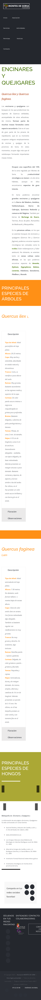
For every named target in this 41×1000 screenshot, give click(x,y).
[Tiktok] (8, 954)
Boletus (36, 267)
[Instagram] (8, 937)
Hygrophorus (26, 267)
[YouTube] (8, 949)
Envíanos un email (31, 988)
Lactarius (15, 271)
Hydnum (15, 267)
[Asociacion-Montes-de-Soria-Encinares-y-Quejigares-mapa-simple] (5, 164)
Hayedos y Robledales (21, 805)
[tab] (14, 334)
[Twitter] (8, 943)
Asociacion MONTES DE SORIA (26, 975)
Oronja (31, 791)
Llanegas (18, 791)
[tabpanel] (14, 422)
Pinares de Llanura (14, 805)
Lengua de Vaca (12, 787)
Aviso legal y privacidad (14, 978)
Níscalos (25, 791)
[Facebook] (8, 931)
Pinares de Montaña (7, 805)
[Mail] (8, 960)
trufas (14, 248)
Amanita (35, 263)
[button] (15, 59)
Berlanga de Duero (30, 217)
